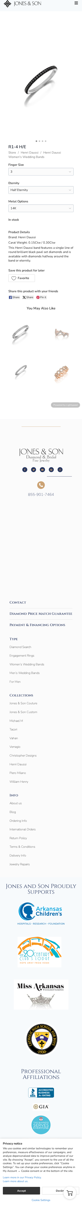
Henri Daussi (30, 153)
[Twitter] (33, 469)
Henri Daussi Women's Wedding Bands (34, 155)
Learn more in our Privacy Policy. (22, 1177)
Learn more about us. (15, 1181)
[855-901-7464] (41, 485)
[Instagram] (60, 469)
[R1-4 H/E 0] (41, 86)
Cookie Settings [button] (41, 1200)
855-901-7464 (41, 494)
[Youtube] (42, 469)
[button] (21, 278)
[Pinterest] (51, 469)
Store (12, 153)
